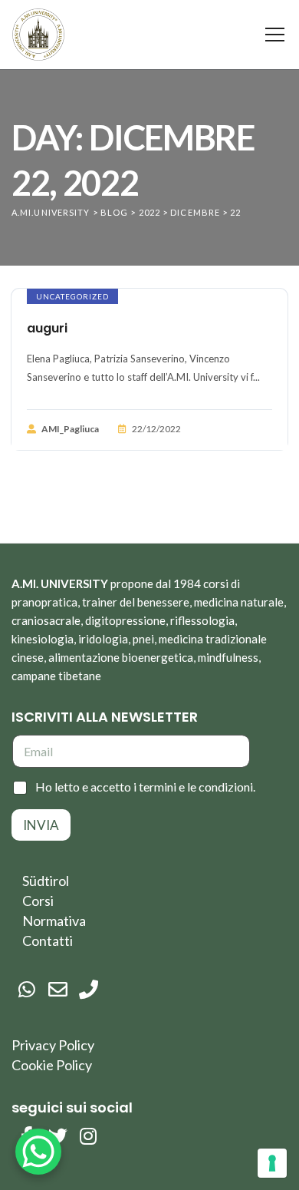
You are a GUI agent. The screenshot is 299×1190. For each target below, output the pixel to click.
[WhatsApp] (27, 989)
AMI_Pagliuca (70, 429)
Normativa (54, 920)
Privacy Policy (53, 1044)
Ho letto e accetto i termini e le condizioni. (145, 786)
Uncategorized (72, 296)
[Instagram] (88, 1136)
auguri (47, 328)
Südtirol (45, 880)
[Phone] (88, 989)
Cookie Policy (52, 1064)
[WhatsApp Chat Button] (38, 1152)
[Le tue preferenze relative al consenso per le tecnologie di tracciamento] (272, 1163)
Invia (41, 825)
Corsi (38, 900)
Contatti (47, 940)
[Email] (57, 989)
